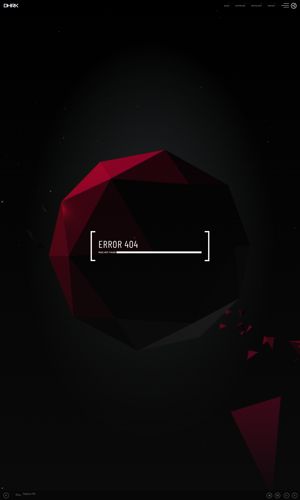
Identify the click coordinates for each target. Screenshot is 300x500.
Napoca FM (29, 493)
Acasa (227, 6)
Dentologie (256, 6)
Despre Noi (240, 6)
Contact (271, 6)
